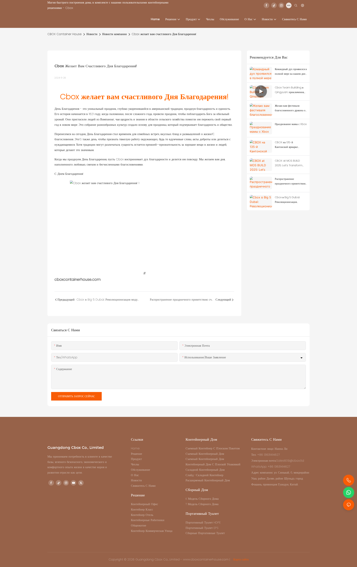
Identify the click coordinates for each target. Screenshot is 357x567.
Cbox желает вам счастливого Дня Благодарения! (164, 34)
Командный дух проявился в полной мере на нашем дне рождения (291, 71)
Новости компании (114, 34)
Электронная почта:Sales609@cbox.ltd (277, 461)
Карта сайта (240, 559)
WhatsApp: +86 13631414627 (270, 466)
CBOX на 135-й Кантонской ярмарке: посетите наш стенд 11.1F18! (290, 144)
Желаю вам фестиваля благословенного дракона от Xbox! (290, 108)
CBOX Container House (64, 34)
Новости (91, 34)
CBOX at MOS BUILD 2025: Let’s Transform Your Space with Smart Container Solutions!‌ (290, 163)
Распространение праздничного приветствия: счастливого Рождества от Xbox (290, 181)
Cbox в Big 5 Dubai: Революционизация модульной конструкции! (289, 199)
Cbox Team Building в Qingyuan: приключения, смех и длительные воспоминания (289, 90)
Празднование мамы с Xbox (291, 124)
